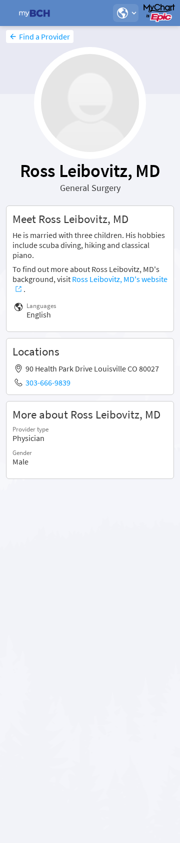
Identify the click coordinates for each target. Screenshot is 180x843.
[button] (125, 13)
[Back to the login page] (34, 13)
